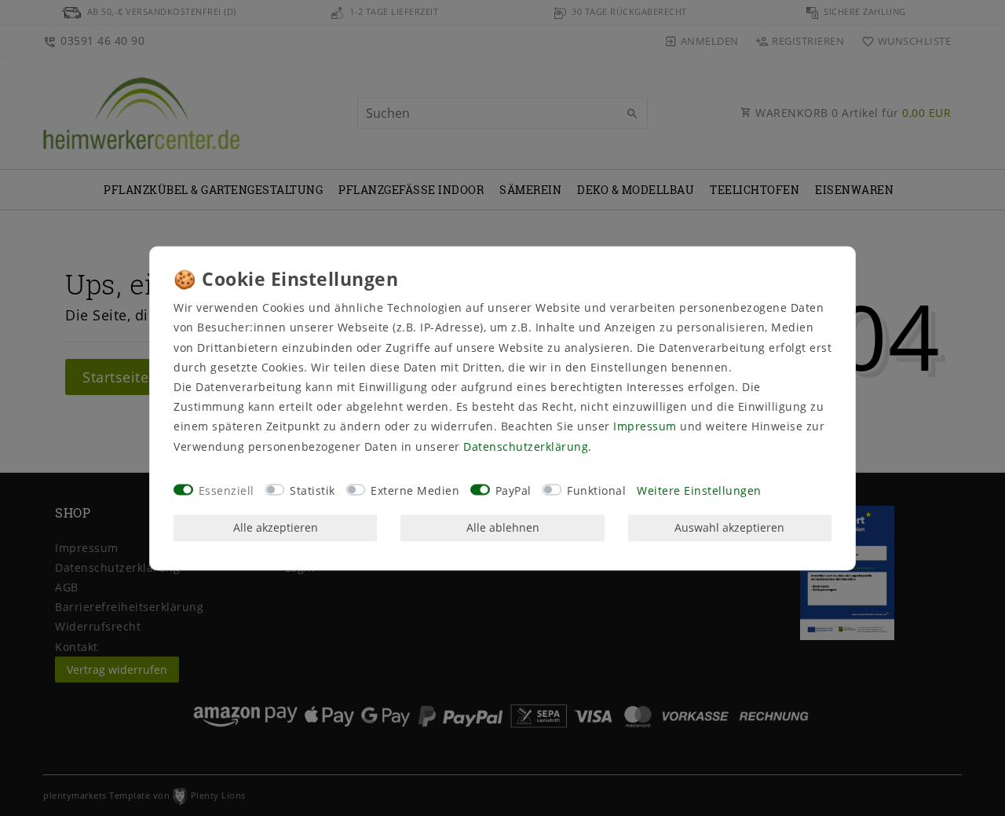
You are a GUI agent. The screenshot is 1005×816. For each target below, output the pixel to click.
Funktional (596, 491)
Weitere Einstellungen (699, 491)
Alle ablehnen (502, 528)
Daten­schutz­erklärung (525, 446)
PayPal (513, 491)
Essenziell (226, 491)
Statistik (312, 491)
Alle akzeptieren (275, 528)
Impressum (645, 426)
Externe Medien (415, 491)
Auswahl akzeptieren (729, 528)
